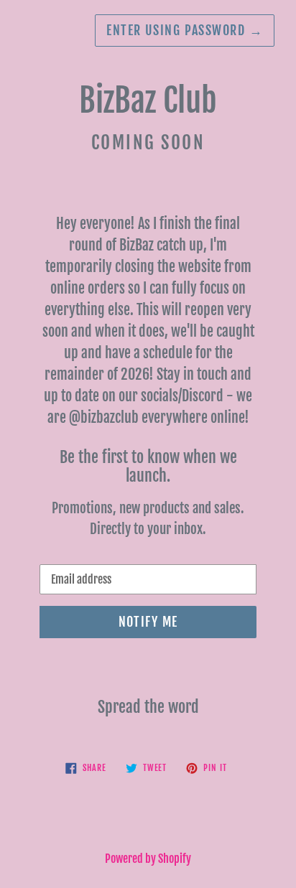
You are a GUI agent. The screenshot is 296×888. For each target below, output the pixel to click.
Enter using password (184, 30)
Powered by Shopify (148, 858)
